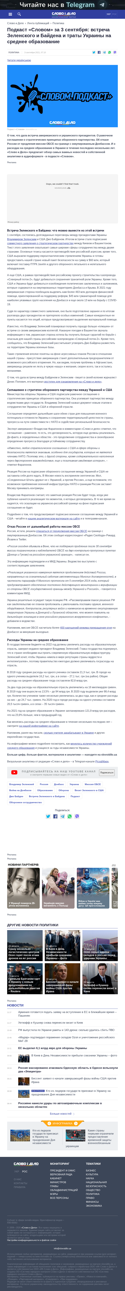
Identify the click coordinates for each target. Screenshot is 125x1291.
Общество (93, 1190)
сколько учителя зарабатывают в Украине (69, 732)
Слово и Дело (15, 23)
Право (90, 1198)
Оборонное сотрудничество (25, 802)
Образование (45, 790)
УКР (109, 14)
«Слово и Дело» (29, 1227)
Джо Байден (16, 796)
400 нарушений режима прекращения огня (86, 627)
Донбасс (59, 784)
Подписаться (106, 772)
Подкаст (75, 796)
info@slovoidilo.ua (62, 1248)
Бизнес (91, 1170)
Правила (19, 1187)
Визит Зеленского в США (89, 790)
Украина (74, 784)
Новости (15, 1005)
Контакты (20, 1183)
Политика (58, 23)
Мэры (54, 1194)
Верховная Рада (61, 1174)
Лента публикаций (38, 23)
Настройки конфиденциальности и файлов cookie (31, 1240)
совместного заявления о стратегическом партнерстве (40, 243)
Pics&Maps (102, 761)
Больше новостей (60, 1113)
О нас (18, 1179)
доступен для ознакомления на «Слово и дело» (73, 381)
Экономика (94, 1205)
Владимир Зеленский (21, 784)
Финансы (92, 1201)
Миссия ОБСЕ (93, 784)
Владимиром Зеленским (21, 239)
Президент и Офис (62, 1170)
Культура (92, 1174)
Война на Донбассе (20, 790)
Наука (90, 1178)
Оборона (64, 790)
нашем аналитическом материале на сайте (54, 518)
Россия (44, 784)
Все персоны (59, 1198)
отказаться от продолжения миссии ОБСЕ (61, 531)
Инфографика (62, 1123)
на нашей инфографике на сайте (39, 726)
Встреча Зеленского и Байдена (47, 796)
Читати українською (19, 60)
